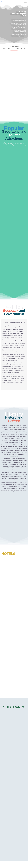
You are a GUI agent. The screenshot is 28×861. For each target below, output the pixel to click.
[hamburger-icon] (25, 2)
